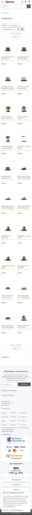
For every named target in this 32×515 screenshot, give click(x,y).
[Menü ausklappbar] (2, 1)
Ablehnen (16, 489)
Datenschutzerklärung (17, 510)
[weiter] (29, 36)
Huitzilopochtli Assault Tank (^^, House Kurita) (24, 177)
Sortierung (14, 25)
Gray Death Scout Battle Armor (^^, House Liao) (6, 177)
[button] (22, 2)
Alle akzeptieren (16, 479)
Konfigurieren (16, 484)
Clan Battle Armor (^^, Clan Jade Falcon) (23, 57)
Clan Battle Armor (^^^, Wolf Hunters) (8, 57)
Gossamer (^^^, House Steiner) (23, 147)
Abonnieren (24, 384)
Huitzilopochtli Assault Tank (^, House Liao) (23, 207)
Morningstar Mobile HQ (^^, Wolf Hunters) (7, 326)
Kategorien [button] (5, 357)
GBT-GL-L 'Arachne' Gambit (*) (22, 117)
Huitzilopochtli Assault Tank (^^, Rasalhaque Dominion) (7, 207)
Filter (5, 25)
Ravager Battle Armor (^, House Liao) (23, 326)
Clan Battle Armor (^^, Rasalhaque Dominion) (7, 87)
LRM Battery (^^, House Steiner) (8, 266)
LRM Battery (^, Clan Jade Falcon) (23, 266)
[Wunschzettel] (25, 2)
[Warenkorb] (29, 2)
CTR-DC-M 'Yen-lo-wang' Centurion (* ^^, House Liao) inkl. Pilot (7, 117)
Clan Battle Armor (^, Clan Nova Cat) (23, 87)
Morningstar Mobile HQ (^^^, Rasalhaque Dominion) (23, 296)
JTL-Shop (19, 513)
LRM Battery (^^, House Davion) (24, 236)
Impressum (6, 510)
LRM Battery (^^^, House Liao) (6, 236)
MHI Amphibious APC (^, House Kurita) (7, 296)
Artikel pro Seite (8, 29)
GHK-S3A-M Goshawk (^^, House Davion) (7, 147)
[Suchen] (29, 6)
